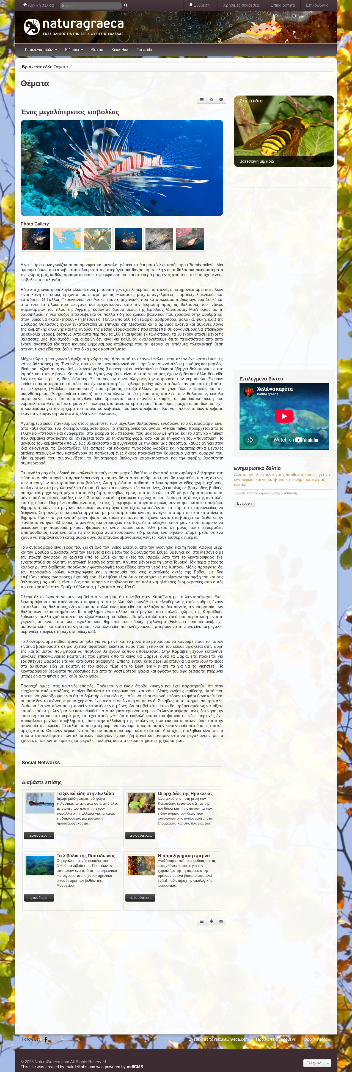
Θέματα (97, 50)
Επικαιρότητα (283, 5)
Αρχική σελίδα (40, 5)
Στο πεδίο (144, 50)
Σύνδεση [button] (201, 5)
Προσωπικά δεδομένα (276, 1039)
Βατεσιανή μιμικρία (257, 161)
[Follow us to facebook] (45, 1039)
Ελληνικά (313, 1063)
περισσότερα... (39, 835)
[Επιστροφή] (202, 100)
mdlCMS (135, 1066)
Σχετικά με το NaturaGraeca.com (219, 1039)
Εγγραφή (244, 503)
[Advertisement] (118, 974)
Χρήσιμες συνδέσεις (241, 5)
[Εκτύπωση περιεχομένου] (211, 100)
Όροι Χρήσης (316, 1039)
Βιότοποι (72, 50)
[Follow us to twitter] (53, 1039)
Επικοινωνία (317, 5)
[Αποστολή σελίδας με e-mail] (221, 100)
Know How (120, 50)
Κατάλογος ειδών (39, 50)
